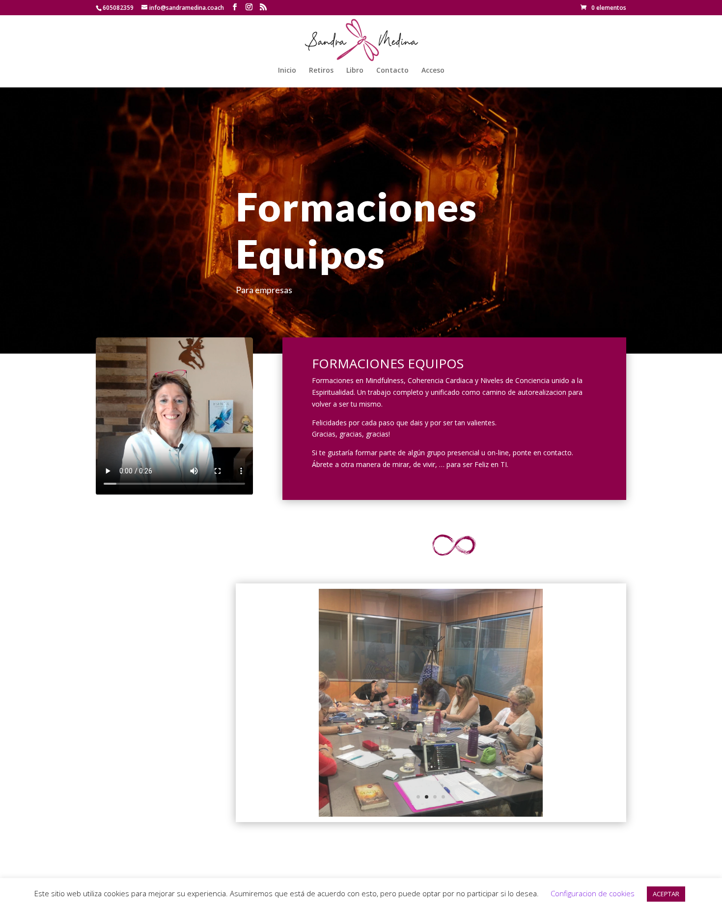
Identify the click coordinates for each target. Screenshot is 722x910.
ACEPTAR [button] (666, 893)
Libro (354, 71)
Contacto (392, 71)
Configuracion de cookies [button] (593, 893)
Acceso (432, 71)
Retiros (321, 71)
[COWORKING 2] (431, 814)
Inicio (287, 71)
